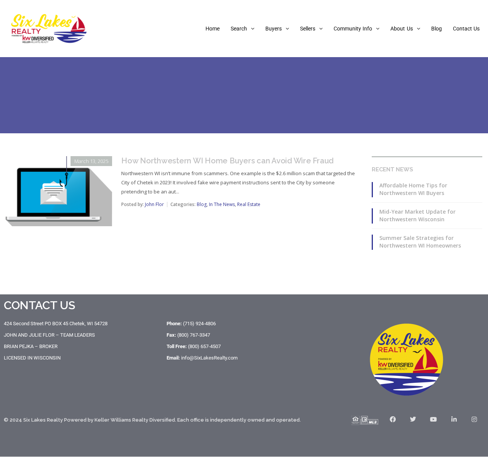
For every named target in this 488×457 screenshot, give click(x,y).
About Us (401, 29)
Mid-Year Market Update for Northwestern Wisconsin (417, 215)
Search (239, 29)
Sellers (307, 29)
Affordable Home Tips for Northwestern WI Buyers (413, 189)
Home (212, 29)
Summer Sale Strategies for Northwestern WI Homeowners (420, 241)
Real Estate (248, 204)
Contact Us (466, 29)
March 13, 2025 (91, 161)
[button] (242, 28)
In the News (222, 204)
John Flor (154, 204)
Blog (436, 29)
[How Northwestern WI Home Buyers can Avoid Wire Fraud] (59, 161)
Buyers (273, 29)
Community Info (353, 29)
